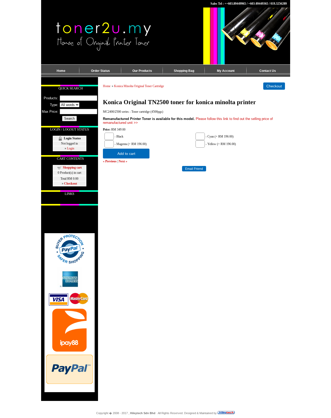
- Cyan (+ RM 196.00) (219, 136)
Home (106, 86)
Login (70, 148)
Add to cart (126, 153)
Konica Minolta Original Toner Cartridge (139, 86)
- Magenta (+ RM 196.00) (130, 144)
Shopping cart (72, 167)
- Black (118, 136)
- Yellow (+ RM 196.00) (220, 144)
